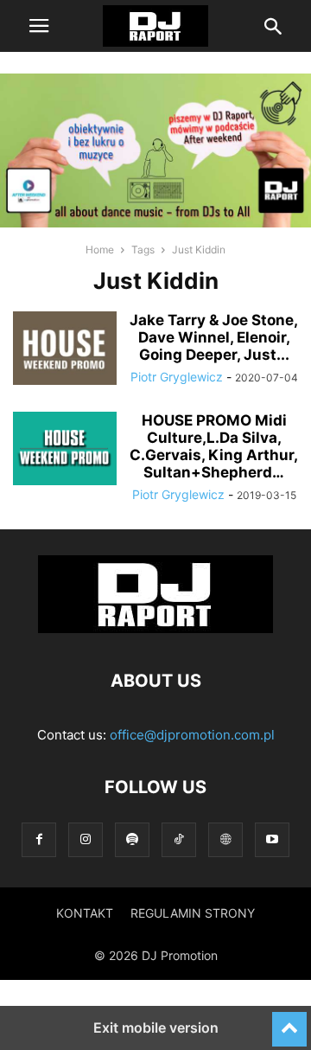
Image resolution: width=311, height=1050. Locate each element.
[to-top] (289, 1021)
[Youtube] (272, 839)
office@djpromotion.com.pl (192, 735)
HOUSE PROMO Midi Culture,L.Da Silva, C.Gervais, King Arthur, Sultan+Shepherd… (214, 446)
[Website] (225, 839)
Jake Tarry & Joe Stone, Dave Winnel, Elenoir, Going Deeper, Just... (214, 337)
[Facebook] (39, 839)
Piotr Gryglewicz (176, 376)
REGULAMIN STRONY (192, 913)
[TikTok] (179, 839)
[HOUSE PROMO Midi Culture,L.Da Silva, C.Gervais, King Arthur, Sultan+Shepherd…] (65, 451)
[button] (39, 26)
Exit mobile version (156, 1027)
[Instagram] (85, 839)
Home (100, 249)
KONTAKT (84, 913)
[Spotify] (132, 839)
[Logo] (155, 628)
